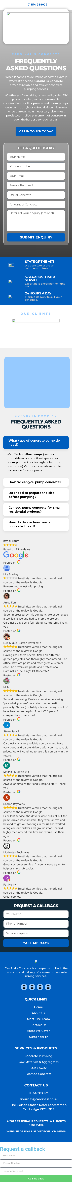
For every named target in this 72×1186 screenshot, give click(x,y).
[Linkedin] (48, 987)
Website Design (18, 1131)
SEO (36, 1131)
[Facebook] (24, 987)
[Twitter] (32, 987)
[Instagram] (40, 987)
